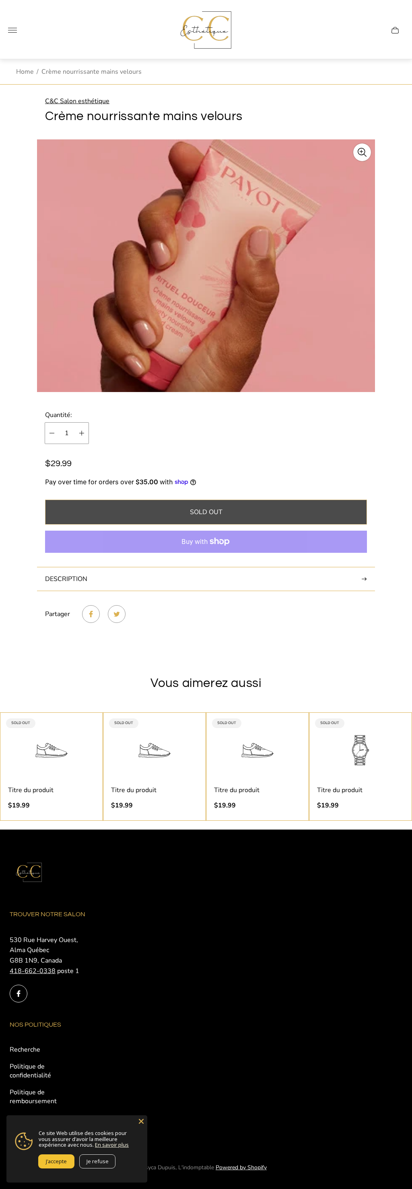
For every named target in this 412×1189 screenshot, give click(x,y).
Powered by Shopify (241, 1167)
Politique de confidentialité (30, 1071)
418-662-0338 (33, 971)
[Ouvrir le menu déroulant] (12, 30)
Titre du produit (31, 790)
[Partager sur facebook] (91, 614)
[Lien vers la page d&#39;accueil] (30, 873)
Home (25, 71)
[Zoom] (362, 152)
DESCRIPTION (66, 579)
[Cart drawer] (395, 30)
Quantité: (58, 415)
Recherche (25, 1049)
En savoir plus (112, 1144)
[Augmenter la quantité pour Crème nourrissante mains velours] (82, 433)
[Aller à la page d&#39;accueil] (206, 30)
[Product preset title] (51, 750)
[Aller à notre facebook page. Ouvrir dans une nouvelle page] (18, 993)
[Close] (141, 1121)
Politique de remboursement (33, 1097)
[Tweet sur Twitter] (117, 614)
